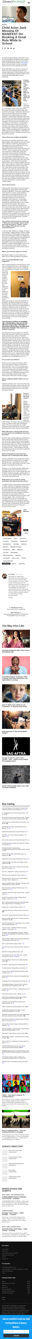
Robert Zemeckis (8, 555)
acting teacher (7, 538)
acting (26, 533)
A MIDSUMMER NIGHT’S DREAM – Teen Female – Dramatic (14, 1197)
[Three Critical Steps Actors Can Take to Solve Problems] (16, 774)
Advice (4, 24)
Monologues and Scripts (8, 1283)
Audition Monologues (7, 1293)
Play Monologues (6, 1289)
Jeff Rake (16, 544)
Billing (3, 1297)
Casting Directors (13, 1152)
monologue (6, 549)
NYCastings (14, 552)
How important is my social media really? (14, 732)
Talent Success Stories (8, 1255)
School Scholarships (7, 1271)
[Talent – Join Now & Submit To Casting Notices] (16, 1083)
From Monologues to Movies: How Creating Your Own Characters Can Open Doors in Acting (15, 678)
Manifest (5, 547)
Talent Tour (5, 1251)
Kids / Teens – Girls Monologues (13, 1194)
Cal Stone (6, 541)
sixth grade (6, 558)
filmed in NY (23, 541)
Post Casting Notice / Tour (9, 1267)
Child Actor (14, 541)
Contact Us (5, 1259)
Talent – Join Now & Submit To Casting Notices (13, 1096)
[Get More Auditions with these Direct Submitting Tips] (16, 639)
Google (10, 597)
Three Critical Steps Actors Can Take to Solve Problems (15, 786)
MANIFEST (25, 62)
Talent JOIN (5, 1249)
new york (5, 552)
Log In (3, 1273)
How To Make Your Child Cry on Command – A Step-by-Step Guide (14, 705)
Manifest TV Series (16, 547)
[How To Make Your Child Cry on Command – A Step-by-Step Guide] (16, 693)
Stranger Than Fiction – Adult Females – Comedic (12, 1213)
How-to (4, 1285)
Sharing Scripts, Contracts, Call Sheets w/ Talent (15, 1269)
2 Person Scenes (7, 1210)
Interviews (22, 563)
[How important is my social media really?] (16, 720)
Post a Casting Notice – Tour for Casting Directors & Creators (14, 1131)
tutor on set (15, 558)
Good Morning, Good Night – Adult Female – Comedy (14, 1229)
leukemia (24, 544)
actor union (23, 538)
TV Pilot (23, 558)
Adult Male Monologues (8, 1291)
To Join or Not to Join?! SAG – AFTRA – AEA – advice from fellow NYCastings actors (15, 759)
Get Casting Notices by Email (10, 1253)
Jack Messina (7, 544)
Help (3, 1299)
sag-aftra (18, 555)
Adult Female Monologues (11, 1226)
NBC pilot (20, 549)
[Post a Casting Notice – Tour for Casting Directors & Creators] (16, 1119)
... (7, 1105)
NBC (13, 549)
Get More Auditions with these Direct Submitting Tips (16, 651)
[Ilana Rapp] (4, 576)
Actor (15, 538)
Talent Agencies (12, 1165)
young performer (8, 561)
